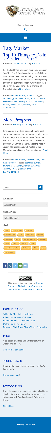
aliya (7, 243)
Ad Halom (30, 234)
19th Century (17, 230)
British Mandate (37, 98)
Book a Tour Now (25, 25)
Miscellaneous (32, 159)
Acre (21, 234)
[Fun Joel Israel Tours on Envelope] (25, 265)
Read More (24, 89)
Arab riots (26, 248)
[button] (25, 37)
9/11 (7, 230)
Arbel (35, 248)
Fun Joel (36, 63)
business (29, 162)
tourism (22, 168)
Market (6, 104)
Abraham (29, 230)
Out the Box (30, 424)
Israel (19, 165)
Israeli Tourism (18, 95)
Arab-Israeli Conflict (12, 248)
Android (24, 243)
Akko (18, 239)
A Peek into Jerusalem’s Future (17, 317)
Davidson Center (10, 101)
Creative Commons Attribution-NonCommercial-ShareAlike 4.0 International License (26, 286)
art (28, 98)
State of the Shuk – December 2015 (19, 320)
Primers (30, 95)
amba (15, 243)
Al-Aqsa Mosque (29, 239)
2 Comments (9, 107)
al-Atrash (43, 239)
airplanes (9, 239)
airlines (40, 234)
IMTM (13, 165)
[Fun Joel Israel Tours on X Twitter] (15, 265)
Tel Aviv (14, 168)
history (22, 101)
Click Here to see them (13, 349)
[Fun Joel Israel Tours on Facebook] (5, 265)
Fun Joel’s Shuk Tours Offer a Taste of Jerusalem (25, 327)
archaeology (8, 98)
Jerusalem (38, 101)
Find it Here (8, 406)
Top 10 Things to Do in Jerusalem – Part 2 (24, 57)
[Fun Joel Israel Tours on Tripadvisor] (20, 265)
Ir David (29, 101)
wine (33, 104)
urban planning (23, 104)
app (33, 243)
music (13, 104)
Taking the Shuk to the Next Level (18, 314)
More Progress (17, 120)
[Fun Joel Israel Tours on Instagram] (10, 265)
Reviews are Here (11, 374)
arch (43, 248)
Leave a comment (11, 171)
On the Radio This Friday (14, 323)
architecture (20, 98)
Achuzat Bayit (10, 234)
